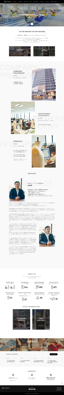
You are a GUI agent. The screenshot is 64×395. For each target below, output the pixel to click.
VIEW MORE (53, 354)
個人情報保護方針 (59, 390)
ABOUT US (6, 22)
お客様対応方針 (59, 388)
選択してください (13, 380)
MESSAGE (6, 21)
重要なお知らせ (59, 387)
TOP (4, 25)
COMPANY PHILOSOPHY (9, 16)
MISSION (6, 19)
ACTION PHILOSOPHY (8, 18)
